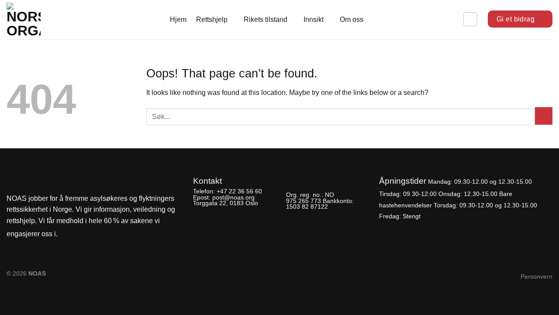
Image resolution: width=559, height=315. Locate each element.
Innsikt (314, 19)
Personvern (536, 276)
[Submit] (543, 116)
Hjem (178, 19)
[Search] (470, 19)
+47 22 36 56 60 (239, 191)
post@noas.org (233, 197)
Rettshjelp (212, 19)
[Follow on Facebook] (67, 234)
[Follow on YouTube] (96, 234)
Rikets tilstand (265, 19)
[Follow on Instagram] (81, 234)
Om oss (351, 19)
